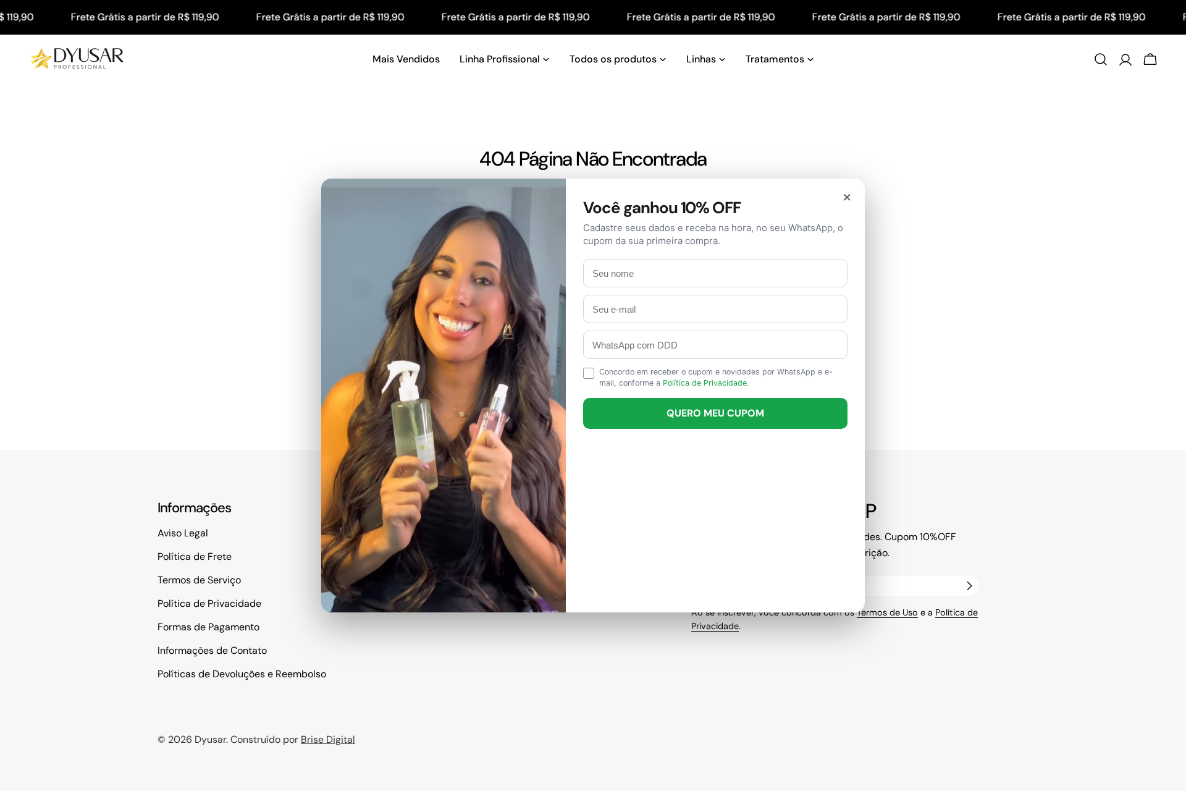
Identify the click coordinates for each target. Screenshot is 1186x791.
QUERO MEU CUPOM (715, 413)
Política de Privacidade (705, 382)
